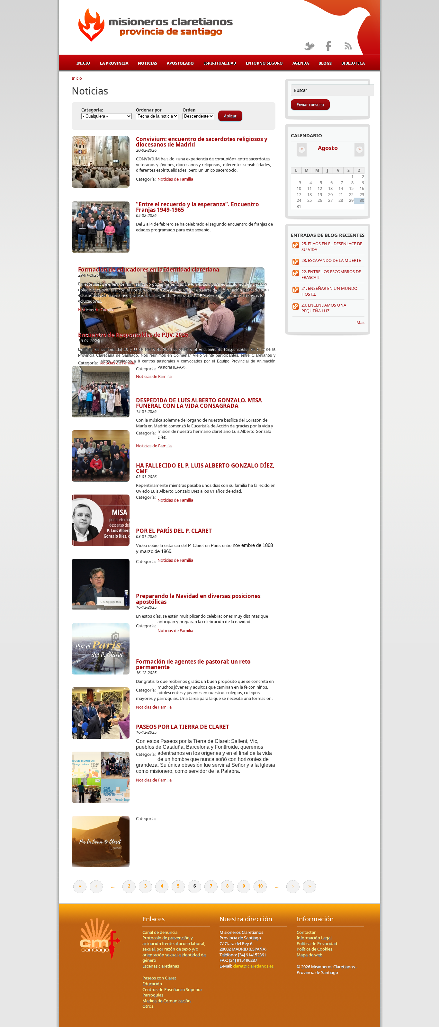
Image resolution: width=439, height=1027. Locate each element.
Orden (189, 110)
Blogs (325, 63)
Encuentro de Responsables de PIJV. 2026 (133, 334)
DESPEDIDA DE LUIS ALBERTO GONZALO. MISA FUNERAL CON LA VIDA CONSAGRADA (199, 403)
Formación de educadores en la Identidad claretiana (148, 269)
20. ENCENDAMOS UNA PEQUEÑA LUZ (323, 308)
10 (260, 886)
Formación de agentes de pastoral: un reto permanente (193, 664)
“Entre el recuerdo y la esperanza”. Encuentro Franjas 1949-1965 (197, 207)
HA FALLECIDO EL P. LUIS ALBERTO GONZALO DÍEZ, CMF (205, 468)
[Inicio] (154, 26)
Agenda (300, 63)
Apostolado (180, 63)
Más (360, 322)
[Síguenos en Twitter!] (309, 46)
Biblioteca (353, 63)
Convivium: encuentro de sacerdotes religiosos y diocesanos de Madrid (201, 141)
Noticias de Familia (175, 179)
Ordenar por (149, 110)
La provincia (114, 63)
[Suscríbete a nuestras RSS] (348, 46)
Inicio (83, 63)
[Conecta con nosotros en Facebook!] (328, 46)
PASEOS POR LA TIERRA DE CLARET (182, 726)
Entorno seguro (264, 63)
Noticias (147, 63)
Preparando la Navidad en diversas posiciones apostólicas (198, 598)
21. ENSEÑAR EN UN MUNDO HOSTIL (329, 291)
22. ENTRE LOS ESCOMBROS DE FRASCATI (331, 274)
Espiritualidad (219, 63)
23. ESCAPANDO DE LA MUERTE (331, 260)
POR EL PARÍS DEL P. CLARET (174, 530)
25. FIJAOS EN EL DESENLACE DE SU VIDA (331, 246)
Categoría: (92, 110)
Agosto (328, 148)
